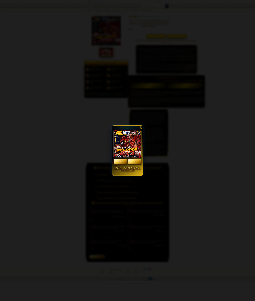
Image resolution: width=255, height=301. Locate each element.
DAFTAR (120, 161)
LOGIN (134, 161)
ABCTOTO (134, 173)
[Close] (141, 127)
